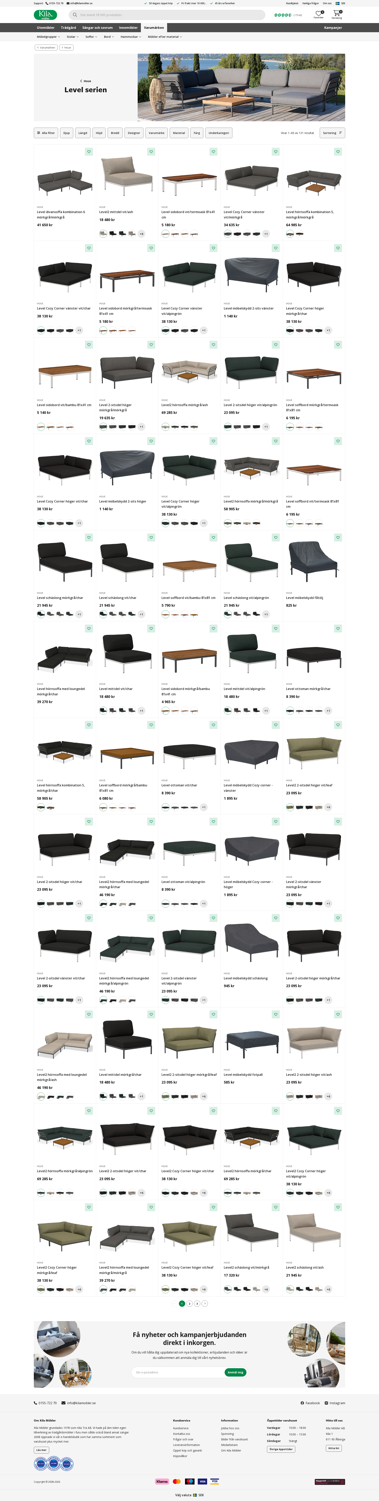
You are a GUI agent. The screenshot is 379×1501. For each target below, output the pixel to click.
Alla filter (48, 133)
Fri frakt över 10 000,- (193, 3)
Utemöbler (46, 27)
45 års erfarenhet (225, 3)
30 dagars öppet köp (161, 3)
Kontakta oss (181, 1434)
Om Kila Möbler (231, 1450)
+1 (266, 234)
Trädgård (68, 27)
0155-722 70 (56, 3)
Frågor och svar (183, 1439)
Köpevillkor (180, 1456)
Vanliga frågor (310, 3)
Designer (134, 133)
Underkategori (219, 133)
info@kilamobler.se (81, 3)
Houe (87, 81)
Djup (66, 133)
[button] (205, 1304)
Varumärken (154, 27)
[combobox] (167, 15)
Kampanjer (333, 27)
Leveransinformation (186, 1445)
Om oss (327, 3)
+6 (141, 234)
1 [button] (182, 1303)
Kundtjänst (292, 3)
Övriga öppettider (281, 1449)
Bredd (115, 133)
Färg (197, 133)
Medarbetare (229, 1445)
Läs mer (41, 1450)
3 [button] (197, 1303)
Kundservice (181, 1428)
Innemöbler (128, 27)
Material (179, 133)
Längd (83, 133)
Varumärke (156, 133)
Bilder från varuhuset (234, 1439)
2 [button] (189, 1303)
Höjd (99, 133)
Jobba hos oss (230, 1428)
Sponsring (227, 1434)
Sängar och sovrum (97, 27)
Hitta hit (333, 1448)
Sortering (329, 133)
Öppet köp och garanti (187, 1450)
